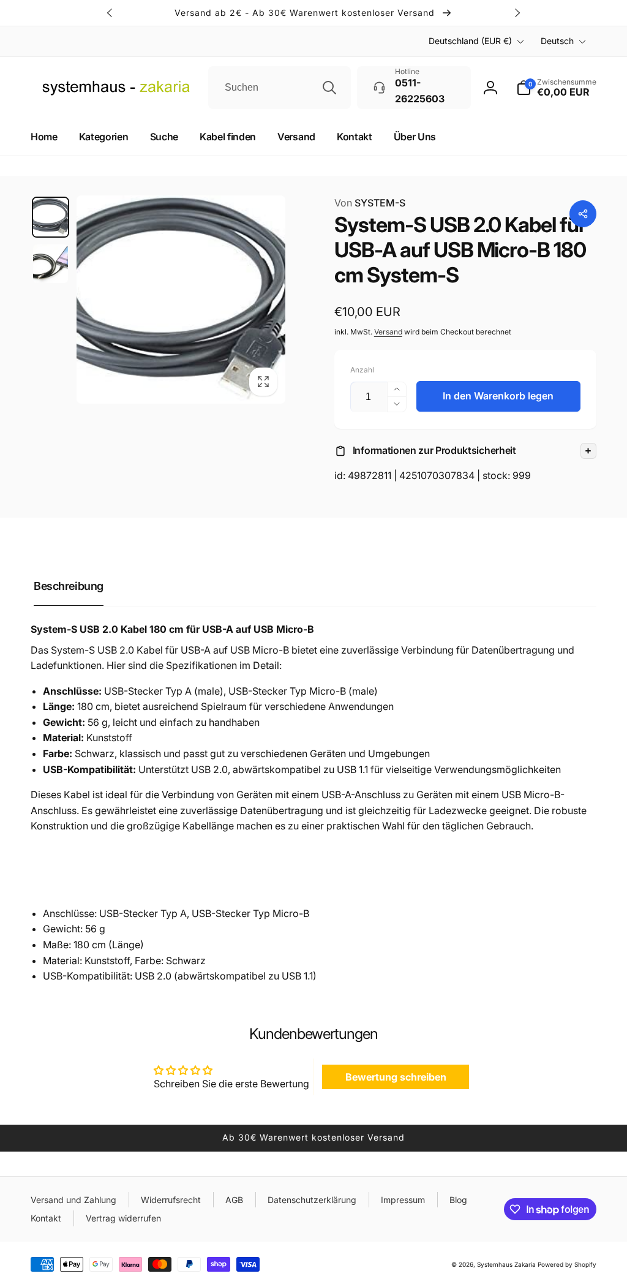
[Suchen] (329, 87)
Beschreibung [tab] (68, 585)
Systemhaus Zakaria (506, 1264)
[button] (465, 451)
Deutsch (557, 41)
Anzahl (362, 370)
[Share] (582, 213)
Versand (388, 331)
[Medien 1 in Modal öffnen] (181, 299)
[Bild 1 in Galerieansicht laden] (50, 217)
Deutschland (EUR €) (470, 41)
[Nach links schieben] (110, 13)
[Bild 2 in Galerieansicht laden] (50, 263)
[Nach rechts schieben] (517, 13)
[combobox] (279, 87)
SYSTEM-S (369, 203)
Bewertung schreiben (395, 1077)
